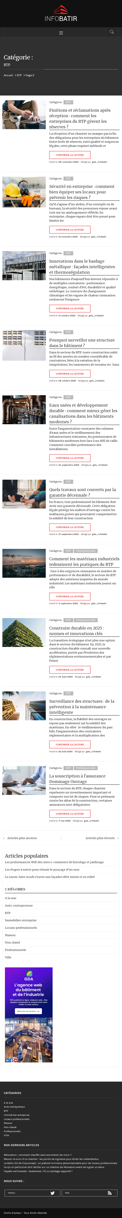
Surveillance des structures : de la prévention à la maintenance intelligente (81, 707)
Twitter (11, 1193)
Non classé (12, 942)
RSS (67, 1193)
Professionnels (85, 551)
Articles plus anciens (22, 838)
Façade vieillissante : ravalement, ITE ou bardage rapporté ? (38, 1171)
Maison (10, 935)
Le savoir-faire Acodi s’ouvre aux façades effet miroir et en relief (50, 877)
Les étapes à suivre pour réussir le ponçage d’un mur (42, 869)
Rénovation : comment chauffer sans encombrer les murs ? (38, 1154)
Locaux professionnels (21, 928)
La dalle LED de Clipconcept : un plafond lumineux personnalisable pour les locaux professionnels (60, 1163)
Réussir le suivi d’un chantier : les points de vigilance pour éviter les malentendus (51, 1158)
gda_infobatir (99, 162)
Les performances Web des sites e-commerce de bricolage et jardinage (54, 862)
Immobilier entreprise (21, 920)
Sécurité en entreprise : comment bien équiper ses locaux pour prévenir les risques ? (82, 192)
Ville (8, 957)
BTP (68, 102)
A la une (10, 898)
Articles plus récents (100, 838)
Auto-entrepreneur (19, 905)
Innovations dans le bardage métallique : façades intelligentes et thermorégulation (82, 267)
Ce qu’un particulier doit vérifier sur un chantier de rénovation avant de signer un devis (54, 1167)
